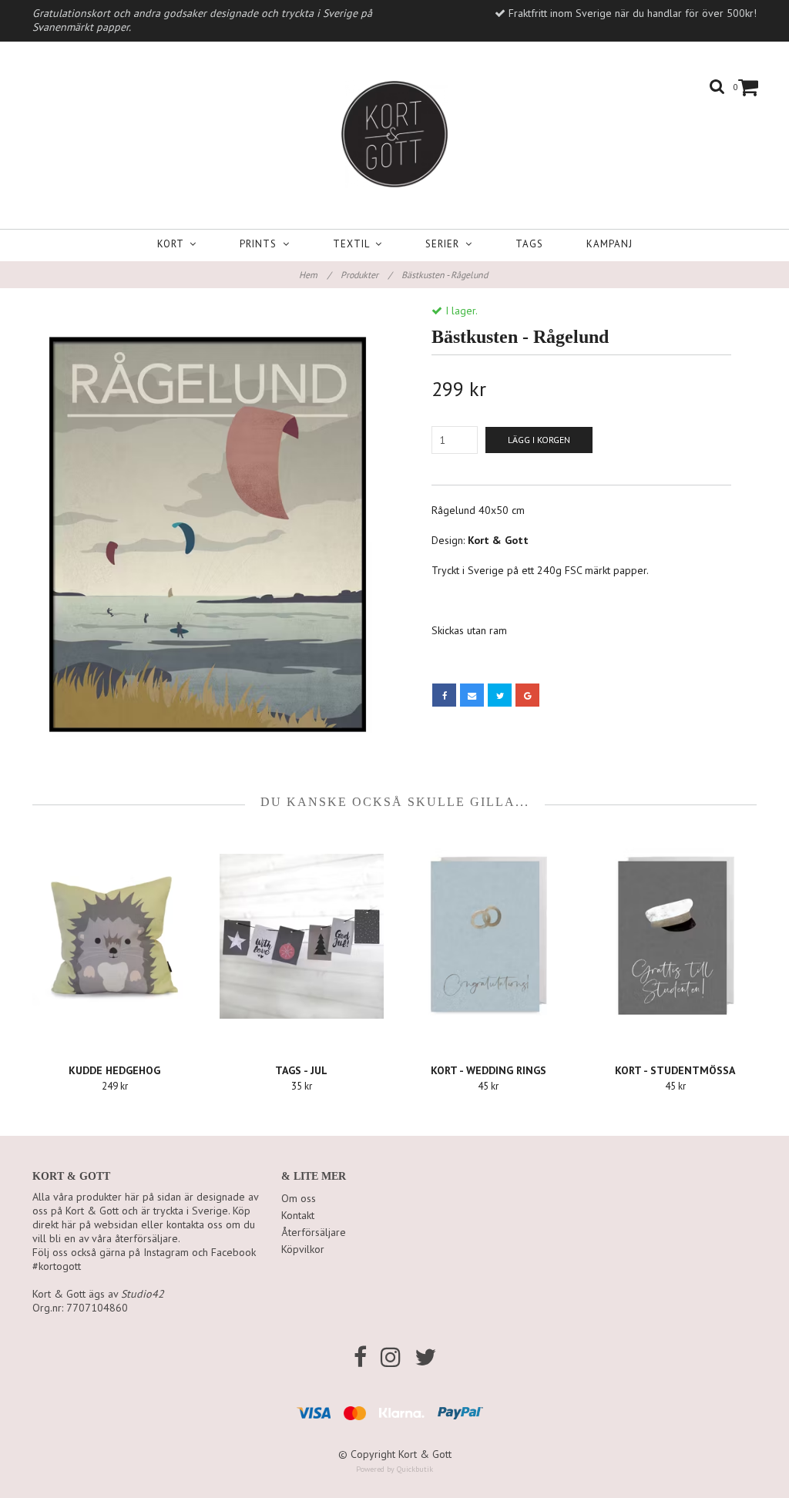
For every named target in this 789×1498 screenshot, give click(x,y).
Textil (354, 243)
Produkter (366, 274)
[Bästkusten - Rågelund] (207, 537)
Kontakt (297, 1215)
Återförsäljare (313, 1232)
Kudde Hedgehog (114, 1070)
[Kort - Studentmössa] (675, 936)
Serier (445, 243)
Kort (173, 243)
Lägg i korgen (539, 439)
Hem (315, 274)
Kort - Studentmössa (675, 1070)
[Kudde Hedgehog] (114, 936)
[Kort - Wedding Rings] (488, 936)
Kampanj (609, 243)
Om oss (298, 1198)
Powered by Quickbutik (394, 1469)
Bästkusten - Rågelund (445, 274)
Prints (261, 243)
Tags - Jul (301, 1070)
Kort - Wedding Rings (488, 1070)
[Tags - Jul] (302, 936)
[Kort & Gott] (394, 131)
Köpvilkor (302, 1249)
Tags (529, 243)
